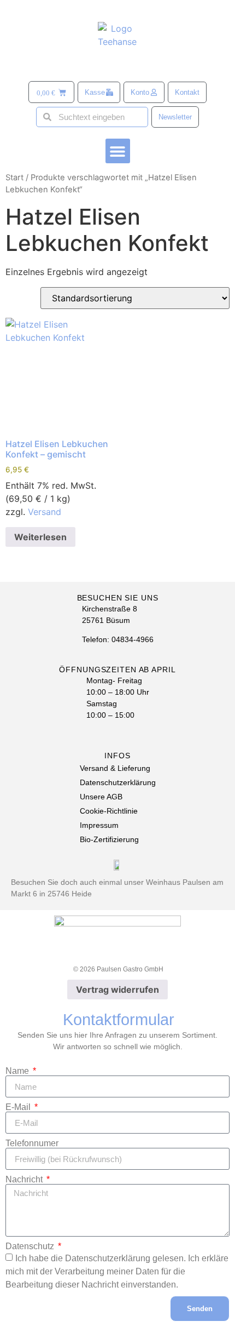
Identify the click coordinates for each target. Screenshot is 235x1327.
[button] (117, 151)
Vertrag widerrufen (117, 989)
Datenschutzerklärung (118, 782)
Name (18, 1071)
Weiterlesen (40, 536)
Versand (44, 511)
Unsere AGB (101, 796)
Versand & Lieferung (115, 768)
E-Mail (19, 1107)
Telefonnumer (31, 1143)
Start (14, 177)
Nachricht (25, 1179)
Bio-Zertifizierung (109, 839)
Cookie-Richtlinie (109, 811)
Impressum (99, 825)
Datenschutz (30, 1246)
